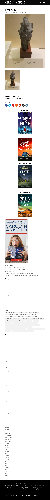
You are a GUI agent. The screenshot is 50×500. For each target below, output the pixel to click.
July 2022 (7, 425)
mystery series (20, 324)
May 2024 (7, 385)
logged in (12, 98)
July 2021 (7, 447)
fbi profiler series (24, 318)
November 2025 (8, 354)
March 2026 (7, 346)
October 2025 (8, 356)
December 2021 (8, 437)
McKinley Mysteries (9, 295)
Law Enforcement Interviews (11, 291)
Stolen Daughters (23, 329)
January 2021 (7, 457)
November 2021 (8, 439)
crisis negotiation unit (9, 316)
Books (12, 495)
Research (7, 297)
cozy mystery (21, 314)
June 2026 (7, 340)
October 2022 (8, 421)
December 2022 (8, 417)
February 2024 (8, 391)
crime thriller (33, 314)
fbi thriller (42, 318)
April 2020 (7, 463)
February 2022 (8, 435)
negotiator (26, 324)
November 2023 (8, 395)
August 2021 (7, 445)
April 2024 (7, 387)
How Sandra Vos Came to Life (11, 271)
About (35, 495)
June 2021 (7, 449)
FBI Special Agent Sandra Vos (11, 289)
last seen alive (14, 322)
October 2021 (8, 441)
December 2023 (8, 393)
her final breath (29, 320)
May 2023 (7, 407)
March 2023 (7, 411)
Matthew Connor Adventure (11, 293)
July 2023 (7, 403)
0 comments (23, 12)
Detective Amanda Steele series (31, 316)
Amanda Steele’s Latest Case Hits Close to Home (15, 269)
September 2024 (8, 381)
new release (32, 324)
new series (37, 324)
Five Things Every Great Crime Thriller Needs (14, 267)
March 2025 (7, 369)
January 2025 (7, 373)
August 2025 (7, 361)
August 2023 (7, 401)
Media (40, 495)
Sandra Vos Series (9, 299)
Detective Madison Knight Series (12, 286)
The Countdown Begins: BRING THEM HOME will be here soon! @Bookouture (21, 275)
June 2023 (7, 405)
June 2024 (7, 383)
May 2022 (7, 429)
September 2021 (8, 443)
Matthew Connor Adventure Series (25, 322)
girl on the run (15, 320)
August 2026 (7, 336)
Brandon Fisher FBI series (34, 312)
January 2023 (7, 415)
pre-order (21, 327)
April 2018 (7, 469)
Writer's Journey (8, 307)
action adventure (9, 312)
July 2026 (7, 338)
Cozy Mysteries (15, 314)
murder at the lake (9, 324)
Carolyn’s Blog (20, 495)
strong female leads (31, 329)
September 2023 (8, 399)
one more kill (8, 327)
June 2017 (7, 471)
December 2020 (8, 459)
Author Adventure (8, 280)
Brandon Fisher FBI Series (10, 283)
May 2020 (7, 461)
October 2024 (8, 379)
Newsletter (29, 495)
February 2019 (8, 467)
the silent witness (15, 331)
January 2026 (7, 350)
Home (7, 495)
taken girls (42, 329)
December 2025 (8, 352)
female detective (9, 320)
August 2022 (7, 423)
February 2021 (8, 455)
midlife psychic (35, 322)
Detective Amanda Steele (10, 284)
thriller (21, 331)
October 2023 (8, 397)
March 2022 (7, 433)
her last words (8, 322)
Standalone (7, 303)
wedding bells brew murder (28, 331)
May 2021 (7, 451)
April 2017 (7, 473)
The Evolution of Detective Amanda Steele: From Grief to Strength (19, 273)
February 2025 (8, 371)
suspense (37, 329)
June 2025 (7, 365)
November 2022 (8, 419)
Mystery (15, 324)
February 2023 (8, 413)
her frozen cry (35, 320)
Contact (19, 496)
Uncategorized (8, 305)
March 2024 (7, 389)
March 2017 (7, 475)
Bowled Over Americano (23, 312)
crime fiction (27, 314)
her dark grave (22, 320)
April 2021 (7, 453)
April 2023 (7, 409)
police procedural (15, 327)
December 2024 (8, 375)
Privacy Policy (27, 496)
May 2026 (7, 342)
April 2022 (7, 431)
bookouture (15, 312)
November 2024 (8, 377)
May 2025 (7, 367)
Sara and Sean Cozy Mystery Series (12, 301)
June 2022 (7, 427)
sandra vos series (28, 327)
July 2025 (7, 362)
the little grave (8, 331)
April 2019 (7, 465)
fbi (19, 318)
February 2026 (8, 348)
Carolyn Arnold (9, 12)
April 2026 (7, 344)
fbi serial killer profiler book (34, 318)
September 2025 (8, 359)
